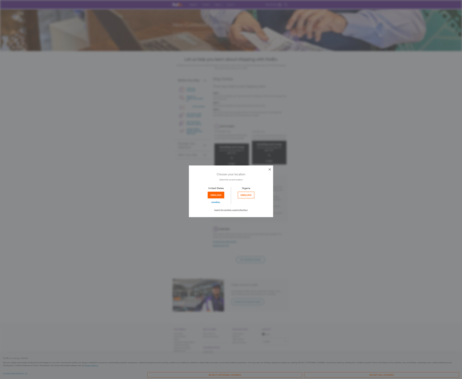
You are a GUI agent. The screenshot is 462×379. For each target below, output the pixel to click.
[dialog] (231, 189)
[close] (269, 169)
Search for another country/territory (231, 210)
